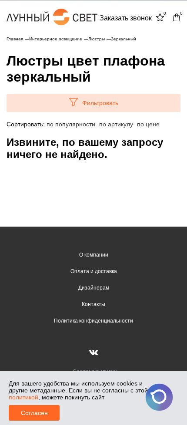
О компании (93, 255)
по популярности (71, 124)
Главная (15, 38)
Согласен (34, 412)
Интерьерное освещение (55, 38)
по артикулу (116, 124)
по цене (148, 124)
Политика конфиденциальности (93, 321)
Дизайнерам (93, 288)
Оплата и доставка (93, 271)
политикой (23, 397)
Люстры (96, 38)
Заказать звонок (126, 18)
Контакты (93, 304)
